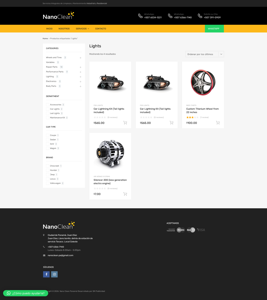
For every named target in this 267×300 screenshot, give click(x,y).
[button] (25, 293)
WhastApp (213, 28)
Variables (50, 62)
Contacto (100, 28)
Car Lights (55, 109)
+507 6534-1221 (151, 17)
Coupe (53, 135)
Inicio (49, 28)
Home (45, 38)
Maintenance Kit (57, 117)
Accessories (55, 104)
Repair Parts (51, 67)
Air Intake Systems (102, 177)
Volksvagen (55, 183)
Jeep (52, 174)
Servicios (81, 28)
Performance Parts (55, 72)
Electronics (51, 81)
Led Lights (55, 113)
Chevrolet (54, 166)
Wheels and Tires (54, 57)
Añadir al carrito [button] (125, 123)
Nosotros (64, 28)
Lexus (53, 179)
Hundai (53, 170)
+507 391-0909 (211, 17)
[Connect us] (46, 274)
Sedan (53, 139)
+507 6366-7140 (181, 17)
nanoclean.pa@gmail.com (60, 255)
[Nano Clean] (58, 18)
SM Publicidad (99, 291)
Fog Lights (98, 105)
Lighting (50, 76)
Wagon (53, 148)
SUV (52, 144)
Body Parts (191, 105)
